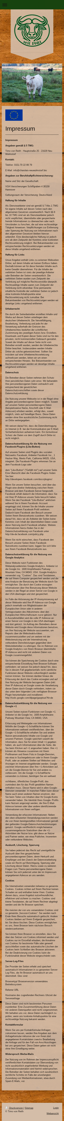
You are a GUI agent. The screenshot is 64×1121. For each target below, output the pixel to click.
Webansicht (53, 1113)
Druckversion (16, 1108)
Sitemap (29, 1108)
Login (56, 1108)
